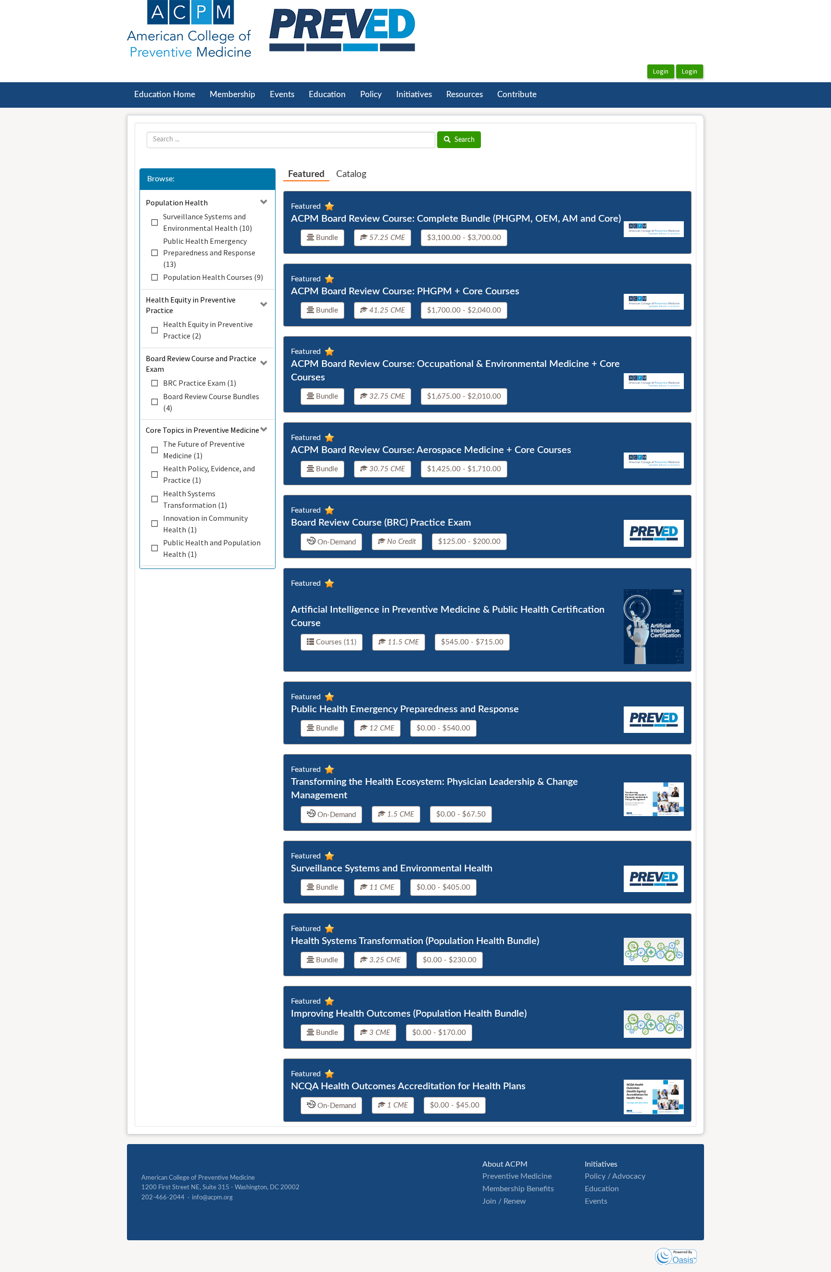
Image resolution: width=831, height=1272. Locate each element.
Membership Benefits (518, 1189)
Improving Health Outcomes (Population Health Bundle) (409, 1014)
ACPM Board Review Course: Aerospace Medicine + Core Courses (431, 450)
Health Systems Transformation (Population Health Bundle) (415, 941)
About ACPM (505, 1164)
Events (282, 95)
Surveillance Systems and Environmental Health (391, 868)
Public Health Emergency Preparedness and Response (405, 709)
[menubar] (335, 95)
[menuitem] (164, 95)
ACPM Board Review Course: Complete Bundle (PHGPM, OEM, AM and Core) (456, 219)
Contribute (517, 95)
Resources (464, 95)
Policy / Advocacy (615, 1176)
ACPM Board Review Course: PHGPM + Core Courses (405, 291)
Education (327, 95)
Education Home (164, 95)
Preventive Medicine (517, 1176)
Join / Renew (504, 1201)
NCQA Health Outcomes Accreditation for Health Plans (408, 1086)
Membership (232, 95)
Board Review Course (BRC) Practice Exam (381, 523)
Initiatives (414, 95)
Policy (371, 95)
